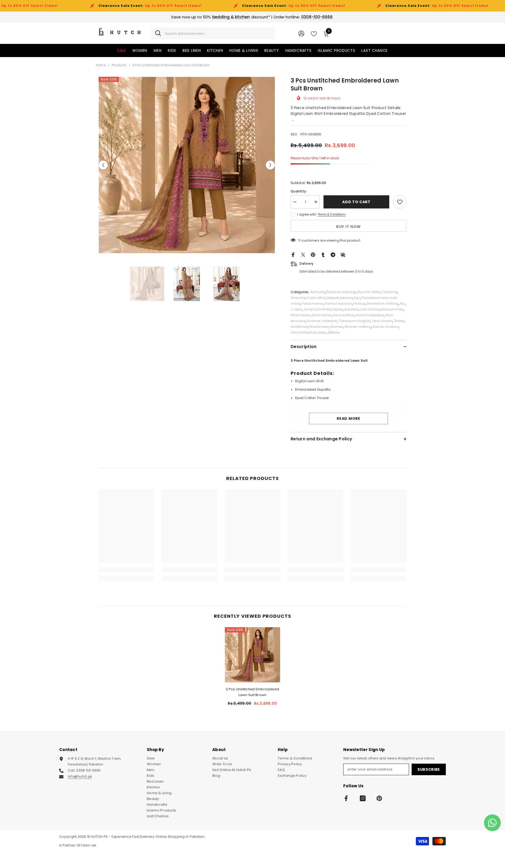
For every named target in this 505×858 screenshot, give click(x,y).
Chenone (298, 297)
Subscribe (428, 769)
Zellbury (333, 332)
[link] (126, 570)
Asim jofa (317, 292)
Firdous (359, 303)
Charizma (389, 292)
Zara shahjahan (304, 332)
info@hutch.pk (80, 776)
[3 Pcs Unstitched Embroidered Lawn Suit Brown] (252, 654)
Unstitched (299, 326)
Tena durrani (382, 321)
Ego (357, 297)
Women (337, 326)
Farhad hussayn (338, 303)
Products (119, 65)
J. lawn (296, 309)
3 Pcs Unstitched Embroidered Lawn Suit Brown (252, 692)
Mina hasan (300, 315)
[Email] (343, 254)
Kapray (337, 309)
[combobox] (218, 33)
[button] (103, 165)
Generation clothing (382, 303)
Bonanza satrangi (341, 292)
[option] (187, 165)
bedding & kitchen (231, 17)
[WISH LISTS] (314, 33)
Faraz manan (313, 303)
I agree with (306, 214)
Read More (348, 418)
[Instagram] (362, 798)
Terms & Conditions (332, 214)
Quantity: (299, 191)
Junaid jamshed (316, 309)
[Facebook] (293, 254)
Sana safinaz (344, 315)
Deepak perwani (340, 297)
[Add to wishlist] (399, 201)
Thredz (399, 321)
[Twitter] (303, 254)
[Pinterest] (313, 254)
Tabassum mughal (354, 321)
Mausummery (392, 309)
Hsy (403, 303)
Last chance (370, 309)
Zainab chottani (386, 326)
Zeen (322, 332)
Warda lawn (319, 326)
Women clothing (358, 326)
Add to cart (356, 202)
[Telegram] (333, 254)
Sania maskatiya (370, 315)
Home (101, 65)
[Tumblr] (323, 254)
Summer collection (322, 321)
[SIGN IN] (301, 33)
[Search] (213, 33)
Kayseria (351, 309)
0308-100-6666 (317, 17)
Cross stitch (316, 297)
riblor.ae (88, 845)
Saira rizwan (321, 315)
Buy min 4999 (368, 292)
